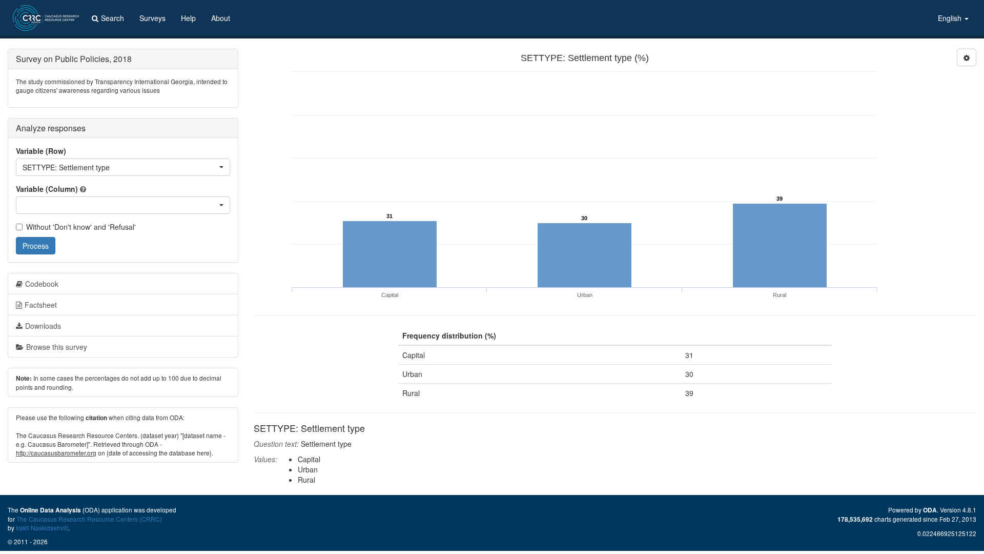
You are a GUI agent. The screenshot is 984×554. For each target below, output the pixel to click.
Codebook (41, 284)
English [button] (950, 18)
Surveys (152, 18)
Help (188, 18)
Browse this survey (56, 347)
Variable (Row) (41, 151)
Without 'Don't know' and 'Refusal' (81, 227)
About (220, 18)
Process (36, 246)
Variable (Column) (47, 189)
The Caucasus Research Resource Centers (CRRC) (89, 519)
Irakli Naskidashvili (42, 527)
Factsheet (41, 305)
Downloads (43, 326)
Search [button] (112, 18)
